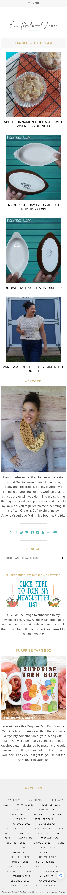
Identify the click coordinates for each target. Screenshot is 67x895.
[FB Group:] (32, 532)
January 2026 (25, 804)
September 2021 (46, 862)
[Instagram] (21, 532)
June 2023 (23, 833)
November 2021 (47, 857)
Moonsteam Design (56, 892)
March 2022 (48, 847)
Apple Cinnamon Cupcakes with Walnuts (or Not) (33, 124)
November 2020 (47, 881)
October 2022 (42, 843)
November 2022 (15, 843)
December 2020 (20, 881)
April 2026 (14, 800)
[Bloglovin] (26, 532)
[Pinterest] (11, 532)
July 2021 (35, 866)
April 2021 (32, 871)
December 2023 (43, 819)
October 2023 (47, 823)
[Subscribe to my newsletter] (33, 610)
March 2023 (25, 838)
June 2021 (55, 866)
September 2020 (46, 885)
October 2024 (14, 814)
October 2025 (21, 809)
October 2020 (19, 885)
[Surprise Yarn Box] (33, 722)
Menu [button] (36, 3)
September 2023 (17, 828)
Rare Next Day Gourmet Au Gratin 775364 (33, 207)
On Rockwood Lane (33, 26)
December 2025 (50, 804)
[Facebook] (16, 532)
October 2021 (19, 862)
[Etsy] (43, 532)
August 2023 (42, 828)
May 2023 (43, 833)
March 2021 (53, 871)
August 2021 (13, 866)
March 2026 (35, 800)
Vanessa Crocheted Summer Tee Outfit (33, 369)
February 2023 (49, 838)
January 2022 (46, 852)
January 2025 (46, 809)
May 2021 (12, 871)
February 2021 (21, 876)
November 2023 (21, 823)
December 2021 (20, 857)
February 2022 (21, 852)
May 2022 (27, 847)
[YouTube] (55, 532)
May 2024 (56, 814)
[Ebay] (49, 532)
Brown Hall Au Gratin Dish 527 (33, 288)
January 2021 (46, 876)
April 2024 (20, 819)
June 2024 (36, 814)
